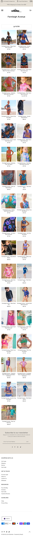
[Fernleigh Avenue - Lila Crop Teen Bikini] (24, 224)
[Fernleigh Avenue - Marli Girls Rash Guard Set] (8, 271)
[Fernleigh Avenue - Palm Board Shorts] (24, 389)
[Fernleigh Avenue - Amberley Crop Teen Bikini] (8, 154)
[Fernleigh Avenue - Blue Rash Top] (24, 271)
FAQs (2, 501)
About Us (3, 476)
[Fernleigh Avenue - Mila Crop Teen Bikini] (24, 341)
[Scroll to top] (29, 532)
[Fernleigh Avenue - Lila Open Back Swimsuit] (8, 224)
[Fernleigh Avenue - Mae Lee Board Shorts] (8, 177)
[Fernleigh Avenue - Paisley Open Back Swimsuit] (8, 201)
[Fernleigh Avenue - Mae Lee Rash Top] (8, 412)
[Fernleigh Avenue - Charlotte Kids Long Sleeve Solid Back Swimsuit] (8, 364)
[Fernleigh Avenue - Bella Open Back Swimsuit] (24, 130)
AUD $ (7, 518)
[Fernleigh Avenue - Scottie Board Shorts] (24, 107)
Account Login (4, 474)
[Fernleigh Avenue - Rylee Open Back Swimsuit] (8, 317)
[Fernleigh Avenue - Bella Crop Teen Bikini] (24, 247)
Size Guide (3, 467)
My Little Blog (4, 487)
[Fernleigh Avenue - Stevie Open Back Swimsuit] (8, 130)
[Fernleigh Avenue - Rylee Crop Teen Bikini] (8, 341)
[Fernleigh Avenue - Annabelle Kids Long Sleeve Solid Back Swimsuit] (24, 364)
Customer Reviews (5, 493)
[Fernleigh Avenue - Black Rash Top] (8, 294)
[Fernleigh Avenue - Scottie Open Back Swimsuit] (24, 37)
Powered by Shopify (18, 534)
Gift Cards (3, 461)
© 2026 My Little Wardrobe (7, 534)
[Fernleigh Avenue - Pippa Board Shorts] (8, 247)
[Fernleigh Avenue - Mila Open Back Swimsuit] (24, 317)
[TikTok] (20, 447)
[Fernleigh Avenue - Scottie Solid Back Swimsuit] (24, 294)
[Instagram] (17, 447)
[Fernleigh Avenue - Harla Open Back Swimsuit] (24, 60)
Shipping (3, 463)
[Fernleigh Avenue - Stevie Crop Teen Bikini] (8, 107)
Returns (3, 465)
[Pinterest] (14, 447)
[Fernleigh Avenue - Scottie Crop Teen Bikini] (8, 389)
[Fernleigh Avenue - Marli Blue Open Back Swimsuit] (24, 154)
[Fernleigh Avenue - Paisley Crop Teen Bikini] (24, 201)
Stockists (3, 489)
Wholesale (3, 480)
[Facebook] (12, 447)
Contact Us (4, 478)
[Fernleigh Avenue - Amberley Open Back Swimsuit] (8, 84)
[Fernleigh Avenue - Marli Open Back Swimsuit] (24, 84)
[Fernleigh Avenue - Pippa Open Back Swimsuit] (8, 37)
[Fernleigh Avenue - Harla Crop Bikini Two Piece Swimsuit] (8, 60)
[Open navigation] (5, 10)
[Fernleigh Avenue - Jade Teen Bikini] (24, 177)
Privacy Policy (4, 503)
